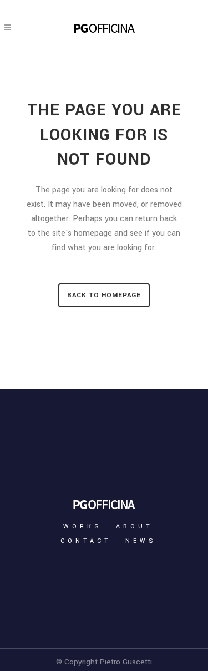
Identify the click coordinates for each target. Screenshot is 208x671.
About (134, 526)
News (140, 541)
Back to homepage (104, 295)
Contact (85, 541)
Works (82, 526)
